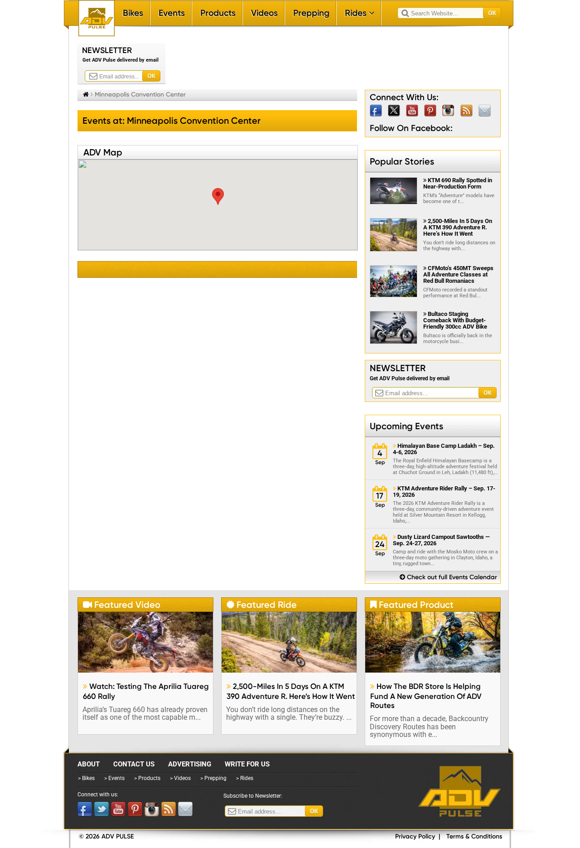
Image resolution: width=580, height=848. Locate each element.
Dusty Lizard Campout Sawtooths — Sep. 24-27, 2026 (441, 540)
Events (172, 13)
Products (218, 13)
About (88, 764)
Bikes (133, 13)
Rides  (359, 13)
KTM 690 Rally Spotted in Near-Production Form (457, 183)
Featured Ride (262, 604)
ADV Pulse (459, 791)
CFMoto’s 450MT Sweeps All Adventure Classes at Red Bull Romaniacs (458, 274)
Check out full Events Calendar (448, 577)
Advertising (189, 764)
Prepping (311, 13)
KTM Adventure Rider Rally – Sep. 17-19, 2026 (444, 491)
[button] (218, 196)
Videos (264, 13)
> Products (147, 778)
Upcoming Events (406, 426)
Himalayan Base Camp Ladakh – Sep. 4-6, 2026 (444, 449)
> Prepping (213, 778)
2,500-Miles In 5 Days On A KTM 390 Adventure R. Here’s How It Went (457, 227)
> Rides (244, 778)
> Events (114, 778)
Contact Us (134, 764)
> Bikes (86, 778)
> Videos (180, 778)
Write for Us (247, 764)
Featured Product (412, 604)
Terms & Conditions (474, 836)
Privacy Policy (415, 836)
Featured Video (121, 604)
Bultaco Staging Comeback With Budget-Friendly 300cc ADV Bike (455, 320)
